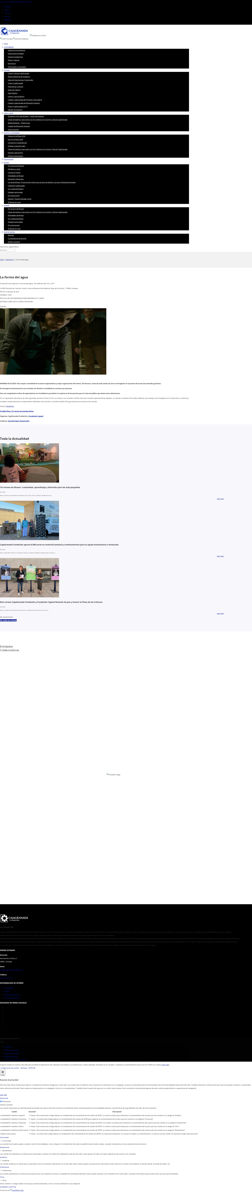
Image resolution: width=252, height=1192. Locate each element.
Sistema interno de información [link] (15, 1060)
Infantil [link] (6, 205)
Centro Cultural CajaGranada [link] (18, 73)
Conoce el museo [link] (14, 172)
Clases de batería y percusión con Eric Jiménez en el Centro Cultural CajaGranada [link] (37, 120)
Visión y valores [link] (13, 60)
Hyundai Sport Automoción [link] (18, 421)
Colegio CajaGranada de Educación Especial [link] (24, 103)
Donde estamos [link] (20, 1)
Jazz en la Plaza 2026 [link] (15, 139)
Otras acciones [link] (13, 130)
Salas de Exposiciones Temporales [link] (20, 80)
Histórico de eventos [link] (15, 156)
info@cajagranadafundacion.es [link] (11, 970)
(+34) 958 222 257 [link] (6, 978)
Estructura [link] (12, 63)
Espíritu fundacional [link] (15, 57)
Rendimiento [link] (4, 1147)
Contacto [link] (29, 1)
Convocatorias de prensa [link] (17, 238)
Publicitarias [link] (4, 1167)
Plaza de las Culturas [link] (15, 87)
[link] (15, 35)
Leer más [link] (165, 1065)
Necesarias (6, 1101)
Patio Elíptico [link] (12, 93)
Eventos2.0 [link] (9, 260)
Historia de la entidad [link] (16, 54)
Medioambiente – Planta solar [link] (19, 123)
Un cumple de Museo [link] (15, 189)
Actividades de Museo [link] (16, 176)
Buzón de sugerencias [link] (12, 994)
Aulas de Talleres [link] (14, 90)
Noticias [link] (11, 235)
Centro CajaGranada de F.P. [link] (18, 106)
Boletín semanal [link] (14, 242)
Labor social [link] (8, 113)
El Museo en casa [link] (14, 202)
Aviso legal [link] (8, 1047)
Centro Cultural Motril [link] (16, 96)
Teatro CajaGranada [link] (15, 83)
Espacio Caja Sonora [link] (15, 153)
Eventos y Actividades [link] (12, 133)
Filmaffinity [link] (10, 406)
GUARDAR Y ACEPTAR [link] (8, 1187)
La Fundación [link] (9, 47)
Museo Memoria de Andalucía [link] (19, 77)
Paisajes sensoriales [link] (15, 192)
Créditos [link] (7, 991)
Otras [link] (2, 1177)
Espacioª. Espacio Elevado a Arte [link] (19, 199)
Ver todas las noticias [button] (8, 620)
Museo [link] (6, 163)
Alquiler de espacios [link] (15, 110)
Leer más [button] (220, 499)
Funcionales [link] (4, 1137)
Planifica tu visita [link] (14, 169)
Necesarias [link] (4, 1098)
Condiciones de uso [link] (11, 1050)
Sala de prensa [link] (9, 232)
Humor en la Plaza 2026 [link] (16, 136)
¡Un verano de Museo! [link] (16, 166)
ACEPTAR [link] (31, 1068)
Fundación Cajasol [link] (36, 416)
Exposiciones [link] (8, 159)
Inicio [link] (6, 44)
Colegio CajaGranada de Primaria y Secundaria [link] (25, 100)
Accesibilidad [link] (8, 988)
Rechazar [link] (24, 1068)
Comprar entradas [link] (7, 1)
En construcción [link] (14, 196)
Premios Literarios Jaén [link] (16, 146)
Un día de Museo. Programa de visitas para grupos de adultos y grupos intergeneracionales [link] (42, 182)
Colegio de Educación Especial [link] (19, 126)
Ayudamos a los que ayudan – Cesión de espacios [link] (26, 116)
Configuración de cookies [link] (9, 1068)
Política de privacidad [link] (11, 1053)
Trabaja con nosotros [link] (12, 998)
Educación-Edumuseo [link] (16, 179)
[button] (7, 6)
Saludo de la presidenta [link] (16, 50)
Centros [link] (7, 70)
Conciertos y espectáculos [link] (17, 143)
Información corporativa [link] (17, 67)
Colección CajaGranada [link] (16, 186)
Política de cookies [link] (10, 1056)
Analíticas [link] (3, 1157)
